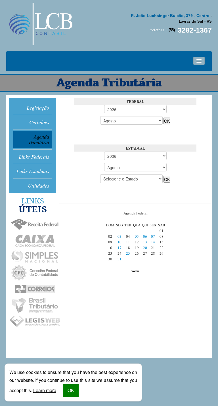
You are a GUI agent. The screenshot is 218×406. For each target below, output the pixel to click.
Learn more (44, 390)
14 (153, 242)
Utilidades (38, 185)
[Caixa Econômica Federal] (32, 241)
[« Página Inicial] (40, 24)
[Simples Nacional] (32, 257)
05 (137, 236)
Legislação (38, 107)
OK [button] (71, 390)
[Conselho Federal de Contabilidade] (32, 273)
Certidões (39, 122)
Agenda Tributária (38, 139)
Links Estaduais (32, 171)
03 (119, 236)
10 (119, 242)
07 (153, 236)
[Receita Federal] (32, 224)
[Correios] (32, 289)
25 (128, 253)
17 (119, 247)
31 (119, 259)
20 (145, 247)
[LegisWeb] (32, 321)
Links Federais (34, 156)
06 (145, 236)
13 (145, 242)
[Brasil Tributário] (32, 305)
